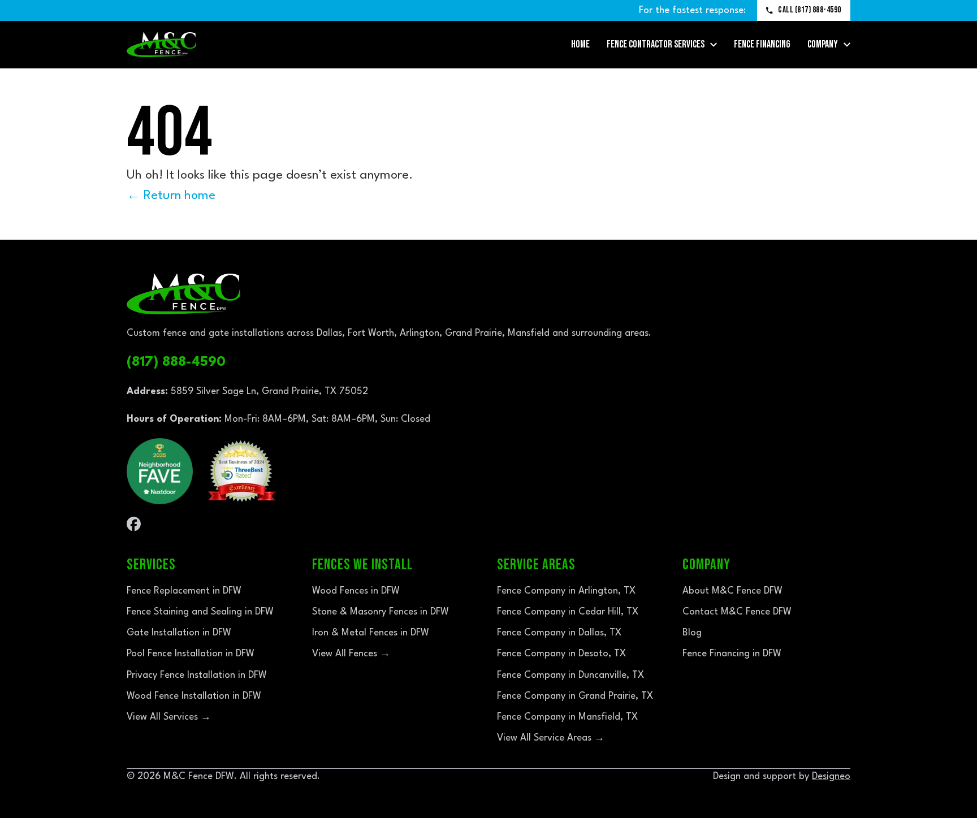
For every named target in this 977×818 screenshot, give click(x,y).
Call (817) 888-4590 (809, 10)
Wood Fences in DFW (356, 591)
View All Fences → (351, 654)
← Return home (171, 195)
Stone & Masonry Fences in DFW (380, 612)
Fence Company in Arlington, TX (566, 591)
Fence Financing (762, 44)
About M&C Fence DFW (732, 591)
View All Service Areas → (550, 738)
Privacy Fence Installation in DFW (197, 675)
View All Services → (169, 717)
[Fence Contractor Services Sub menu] (713, 44)
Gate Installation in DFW (179, 633)
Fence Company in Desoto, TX (561, 654)
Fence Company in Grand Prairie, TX (575, 696)
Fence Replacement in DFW (184, 591)
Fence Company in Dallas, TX (559, 633)
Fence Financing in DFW (731, 654)
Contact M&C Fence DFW (737, 612)
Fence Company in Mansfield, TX (567, 717)
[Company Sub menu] (847, 44)
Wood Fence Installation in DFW (194, 696)
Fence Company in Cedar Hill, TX (567, 612)
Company (822, 44)
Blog (692, 633)
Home (580, 44)
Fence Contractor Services (655, 44)
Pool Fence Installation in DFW (190, 654)
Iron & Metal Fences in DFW (370, 633)
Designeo (831, 776)
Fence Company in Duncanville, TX (570, 675)
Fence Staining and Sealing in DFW (200, 612)
